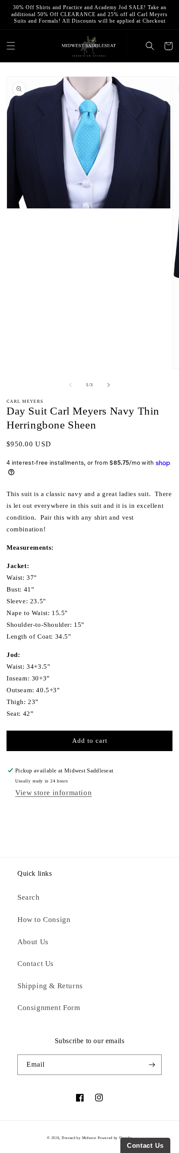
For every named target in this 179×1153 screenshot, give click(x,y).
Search (28, 897)
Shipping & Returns (50, 986)
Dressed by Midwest (79, 1138)
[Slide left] (70, 385)
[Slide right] (108, 385)
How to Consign (43, 919)
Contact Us (35, 963)
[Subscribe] (151, 1064)
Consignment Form (48, 1007)
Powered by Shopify (115, 1138)
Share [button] (24, 812)
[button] (10, 46)
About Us (33, 942)
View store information (53, 793)
